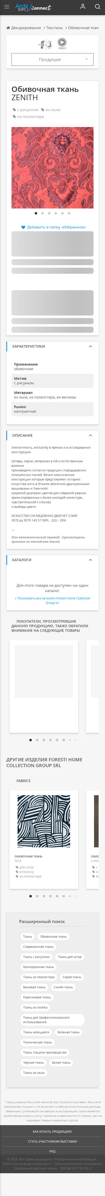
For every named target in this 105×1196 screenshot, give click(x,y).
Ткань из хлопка (35, 1007)
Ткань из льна (34, 1073)
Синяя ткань (63, 987)
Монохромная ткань (38, 967)
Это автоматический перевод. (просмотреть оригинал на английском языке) (48, 539)
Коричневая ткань (37, 997)
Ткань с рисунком (36, 957)
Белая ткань (61, 1062)
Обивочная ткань (53, 936)
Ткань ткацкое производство (45, 1052)
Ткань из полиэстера (39, 977)
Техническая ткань (37, 1042)
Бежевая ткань (34, 987)
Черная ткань (33, 1062)
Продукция (50, 59)
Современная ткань (38, 947)
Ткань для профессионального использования (46, 1019)
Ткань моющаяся (36, 1032)
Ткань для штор (70, 957)
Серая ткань (72, 977)
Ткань (27, 936)
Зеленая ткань (68, 1032)
